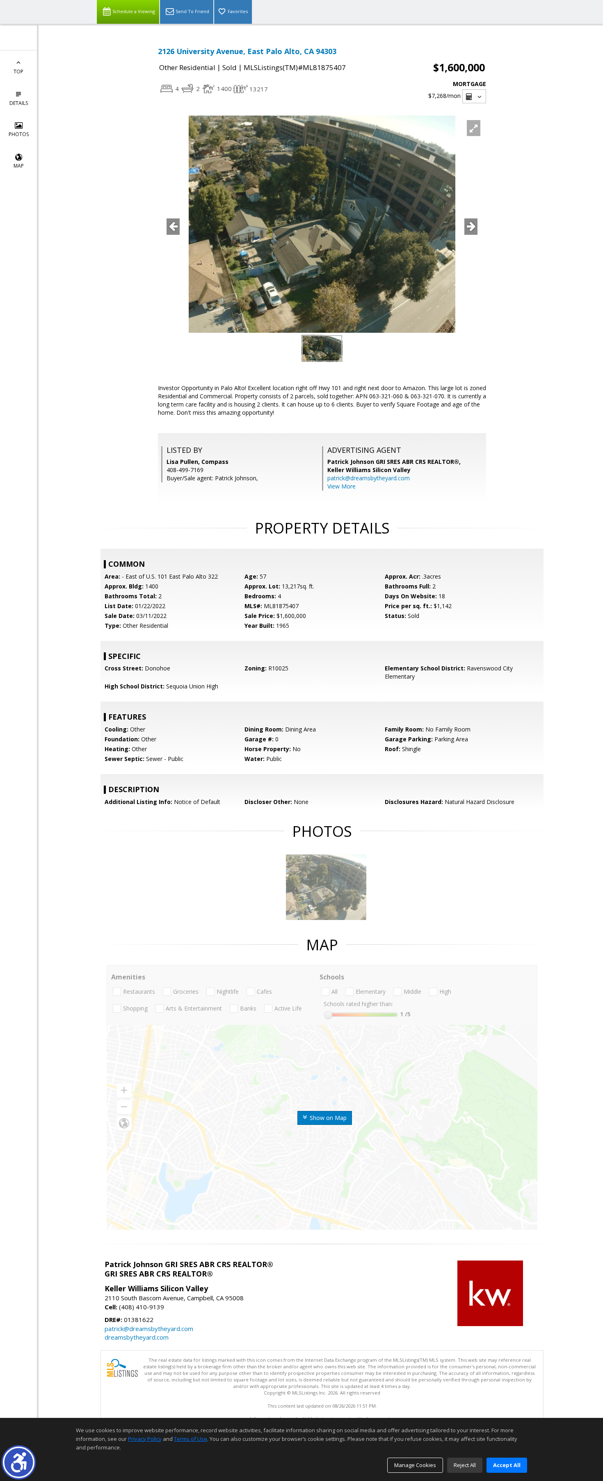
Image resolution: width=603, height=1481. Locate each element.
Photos (19, 134)
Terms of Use (190, 1438)
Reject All (465, 1465)
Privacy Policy (145, 1438)
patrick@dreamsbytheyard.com (368, 478)
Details (18, 103)
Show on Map (327, 1118)
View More (341, 486)
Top (18, 71)
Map (19, 165)
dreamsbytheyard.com (137, 1337)
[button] (18, 1462)
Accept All (507, 1465)
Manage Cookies (415, 1465)
